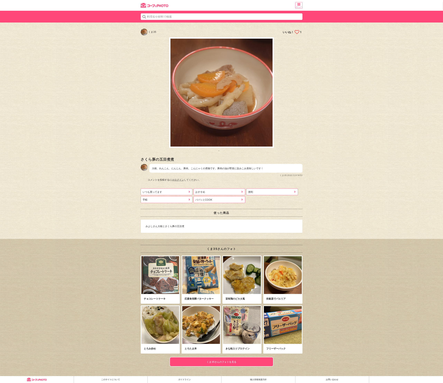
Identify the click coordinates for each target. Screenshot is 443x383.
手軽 (145, 199)
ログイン (179, 179)
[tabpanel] (221, 92)
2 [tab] (224, 150)
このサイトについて (110, 379)
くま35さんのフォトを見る (221, 361)
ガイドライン (184, 379)
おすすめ (200, 191)
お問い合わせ (332, 379)
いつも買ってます (152, 191)
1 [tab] (219, 150)
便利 (250, 191)
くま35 (152, 31)
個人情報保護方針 (258, 379)
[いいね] (297, 32)
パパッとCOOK (203, 199)
